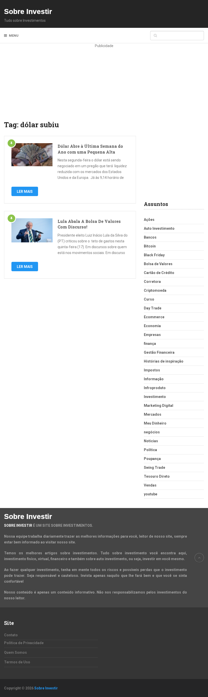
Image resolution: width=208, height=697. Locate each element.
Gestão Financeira (159, 352)
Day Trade (152, 308)
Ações (149, 220)
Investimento (155, 397)
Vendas (150, 485)
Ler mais (25, 191)
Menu (14, 35)
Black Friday (154, 255)
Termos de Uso (17, 662)
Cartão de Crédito (159, 273)
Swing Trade (154, 468)
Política (150, 450)
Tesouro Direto (157, 476)
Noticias (151, 441)
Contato (11, 635)
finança (150, 344)
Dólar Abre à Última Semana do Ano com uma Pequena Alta (90, 148)
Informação (154, 379)
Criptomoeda (155, 290)
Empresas (152, 335)
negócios (152, 432)
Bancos (150, 237)
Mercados (152, 414)
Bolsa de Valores (158, 264)
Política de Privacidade (24, 643)
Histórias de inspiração (163, 361)
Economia (152, 326)
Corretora (152, 282)
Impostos (152, 370)
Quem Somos (15, 652)
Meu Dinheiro (155, 423)
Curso (149, 299)
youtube (150, 494)
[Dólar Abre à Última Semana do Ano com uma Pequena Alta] (32, 154)
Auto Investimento (159, 228)
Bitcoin (150, 246)
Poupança (152, 459)
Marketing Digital (158, 406)
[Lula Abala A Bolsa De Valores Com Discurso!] (32, 230)
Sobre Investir (28, 11)
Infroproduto (155, 388)
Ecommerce (154, 317)
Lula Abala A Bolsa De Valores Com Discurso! (89, 224)
